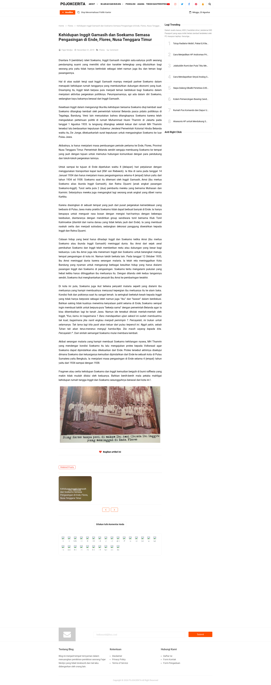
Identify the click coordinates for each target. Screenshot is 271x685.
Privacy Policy (119, 659)
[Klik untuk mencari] (209, 4)
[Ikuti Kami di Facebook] (189, 4)
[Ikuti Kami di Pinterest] (196, 4)
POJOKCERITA (135, 680)
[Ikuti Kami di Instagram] (175, 4)
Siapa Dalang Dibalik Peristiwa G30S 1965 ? (194, 88)
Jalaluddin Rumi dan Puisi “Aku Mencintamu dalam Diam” (200, 65)
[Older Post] (114, 510)
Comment (114, 50)
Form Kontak (169, 659)
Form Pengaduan (171, 663)
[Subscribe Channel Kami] (168, 4)
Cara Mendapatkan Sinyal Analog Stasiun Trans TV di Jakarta (203, 77)
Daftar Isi (167, 656)
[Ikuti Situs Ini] (202, 4)
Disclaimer (117, 656)
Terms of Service (120, 663)
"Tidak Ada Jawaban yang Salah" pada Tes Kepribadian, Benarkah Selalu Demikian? (118, 16)
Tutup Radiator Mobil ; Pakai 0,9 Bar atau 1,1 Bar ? (197, 43)
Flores (102, 50)
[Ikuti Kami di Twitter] (182, 4)
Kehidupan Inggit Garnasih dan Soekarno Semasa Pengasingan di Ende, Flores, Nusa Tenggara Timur (74, 493)
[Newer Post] (105, 510)
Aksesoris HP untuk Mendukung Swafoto (193, 121)
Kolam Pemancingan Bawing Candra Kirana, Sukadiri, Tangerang (204, 99)
